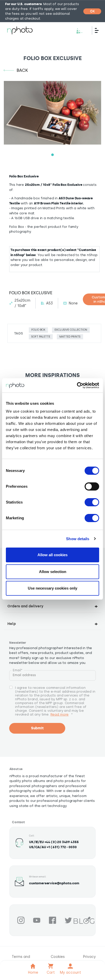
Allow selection (52, 571)
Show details (77, 539)
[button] (52, 154)
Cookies (58, 957)
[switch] (92, 486)
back (22, 70)
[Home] (20, 30)
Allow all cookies (52, 555)
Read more (59, 714)
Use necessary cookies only (52, 588)
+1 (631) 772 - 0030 (62, 847)
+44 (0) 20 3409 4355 (62, 842)
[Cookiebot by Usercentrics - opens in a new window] (77, 385)
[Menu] (98, 30)
